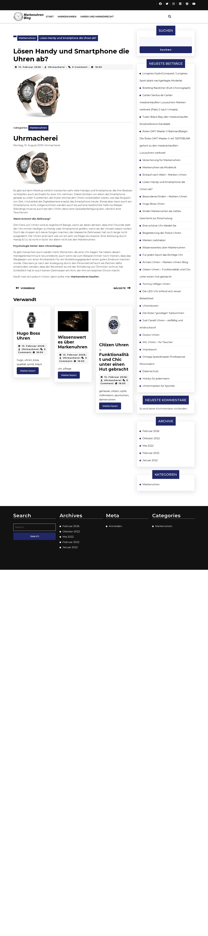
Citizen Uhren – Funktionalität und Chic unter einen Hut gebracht (114, 357)
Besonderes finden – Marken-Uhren (165, 196)
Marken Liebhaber (154, 240)
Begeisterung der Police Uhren (162, 232)
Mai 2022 (148, 445)
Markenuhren (67, 16)
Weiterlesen (29, 370)
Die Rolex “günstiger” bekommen (163, 313)
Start (50, 16)
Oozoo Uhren (151, 334)
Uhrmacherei (56, 67)
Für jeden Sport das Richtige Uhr (163, 254)
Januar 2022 (150, 460)
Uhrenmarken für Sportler (159, 385)
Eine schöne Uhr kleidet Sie (159, 225)
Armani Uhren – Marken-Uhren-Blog (165, 262)
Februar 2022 (151, 453)
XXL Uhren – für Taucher (158, 342)
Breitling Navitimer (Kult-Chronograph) (166, 87)
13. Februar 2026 (29, 67)
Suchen (166, 31)
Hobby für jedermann (156, 378)
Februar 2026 (151, 431)
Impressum (150, 349)
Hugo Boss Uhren (28, 336)
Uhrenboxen (150, 305)
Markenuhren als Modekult (159, 167)
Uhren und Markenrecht (97, 16)
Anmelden (115, 526)
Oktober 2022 (151, 438)
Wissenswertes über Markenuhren (72, 342)
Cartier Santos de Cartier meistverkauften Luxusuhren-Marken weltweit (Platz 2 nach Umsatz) (163, 102)
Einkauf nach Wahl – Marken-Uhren (165, 174)
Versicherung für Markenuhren (162, 160)
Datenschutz (150, 371)
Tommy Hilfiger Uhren (156, 283)
